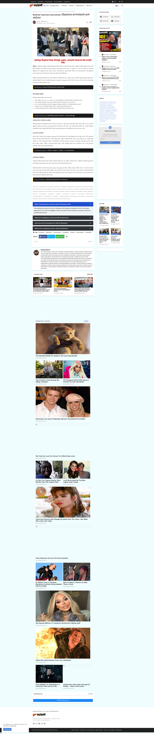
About (77, 730)
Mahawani (45, 250)
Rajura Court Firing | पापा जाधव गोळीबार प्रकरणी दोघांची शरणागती (110, 78)
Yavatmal (102, 121)
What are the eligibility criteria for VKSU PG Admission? (51, 217)
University (40, 11)
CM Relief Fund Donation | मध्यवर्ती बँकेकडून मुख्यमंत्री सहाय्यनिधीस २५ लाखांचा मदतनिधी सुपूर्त (54, 115)
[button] (122, 5)
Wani (101, 118)
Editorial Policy (99, 730)
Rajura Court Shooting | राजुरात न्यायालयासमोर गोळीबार (109, 58)
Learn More (13, 726)
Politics (72, 232)
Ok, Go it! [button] (7, 729)
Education (49, 232)
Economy (41, 232)
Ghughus (110, 105)
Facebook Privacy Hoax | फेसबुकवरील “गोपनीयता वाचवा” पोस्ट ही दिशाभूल (115, 218)
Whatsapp (61, 236)
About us (89, 5)
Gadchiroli (102, 105)
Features (64, 5)
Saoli (109, 115)
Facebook (44, 236)
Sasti (114, 115)
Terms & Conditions (109, 730)
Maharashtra (80, 5)
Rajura (111, 113)
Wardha (107, 118)
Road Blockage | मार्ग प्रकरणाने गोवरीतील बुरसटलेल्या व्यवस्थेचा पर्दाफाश (49, 87)
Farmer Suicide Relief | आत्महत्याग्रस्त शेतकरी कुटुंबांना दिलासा (62, 290)
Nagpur (108, 110)
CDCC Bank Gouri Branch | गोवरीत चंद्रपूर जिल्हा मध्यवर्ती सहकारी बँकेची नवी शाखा (82, 290)
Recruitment (80, 232)
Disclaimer (67, 1)
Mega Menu (55, 5)
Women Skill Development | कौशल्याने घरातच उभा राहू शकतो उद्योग (104, 239)
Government (57, 232)
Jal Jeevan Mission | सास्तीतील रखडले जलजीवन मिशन (115, 239)
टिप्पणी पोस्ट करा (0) (63, 700)
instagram (105, 21)
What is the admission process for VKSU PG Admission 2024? (53, 204)
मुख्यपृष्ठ (35, 11)
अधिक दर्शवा (90, 274)
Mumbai (102, 110)
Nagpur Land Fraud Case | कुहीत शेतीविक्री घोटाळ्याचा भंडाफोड (110, 68)
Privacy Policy (49, 1)
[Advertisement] (64, 309)
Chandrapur (103, 102)
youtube (117, 21)
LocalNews (65, 232)
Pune (107, 113)
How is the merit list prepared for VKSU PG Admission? (51, 223)
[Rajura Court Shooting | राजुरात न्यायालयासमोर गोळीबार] (110, 41)
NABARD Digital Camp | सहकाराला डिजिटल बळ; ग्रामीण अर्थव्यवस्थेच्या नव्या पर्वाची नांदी (103, 219)
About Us (33, 1)
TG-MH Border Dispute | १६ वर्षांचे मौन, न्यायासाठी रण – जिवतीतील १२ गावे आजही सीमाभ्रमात (54, 150)
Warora (113, 118)
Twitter (52, 236)
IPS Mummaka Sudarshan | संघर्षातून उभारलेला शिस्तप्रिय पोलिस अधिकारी (110, 88)
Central (71, 5)
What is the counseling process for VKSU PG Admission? (51, 228)
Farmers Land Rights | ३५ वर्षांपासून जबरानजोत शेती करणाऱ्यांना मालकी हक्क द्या (51, 179)
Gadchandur (112, 102)
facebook (105, 16)
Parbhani (114, 110)
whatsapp (117, 16)
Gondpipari (103, 107)
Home (47, 5)
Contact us (41, 1)
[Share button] (66, 236)
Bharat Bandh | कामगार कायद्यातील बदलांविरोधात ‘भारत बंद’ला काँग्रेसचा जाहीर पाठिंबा (41, 290)
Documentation (58, 1)
